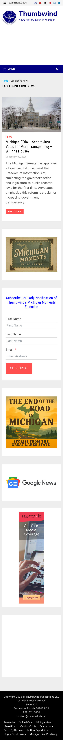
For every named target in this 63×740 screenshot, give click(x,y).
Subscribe (19, 368)
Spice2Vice (25, 722)
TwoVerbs (9, 722)
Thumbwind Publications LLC (42, 696)
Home (5, 80)
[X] (45, 2)
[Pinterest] (50, 2)
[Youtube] (40, 2)
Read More (16, 211)
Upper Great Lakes (15, 734)
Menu (11, 69)
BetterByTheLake (13, 730)
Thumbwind (38, 14)
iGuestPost (10, 726)
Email (9, 349)
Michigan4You (44, 722)
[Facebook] (36, 2)
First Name (13, 319)
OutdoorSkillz (28, 726)
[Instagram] (55, 2)
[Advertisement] (31, 47)
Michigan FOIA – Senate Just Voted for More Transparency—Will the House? (29, 146)
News (9, 137)
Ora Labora (46, 726)
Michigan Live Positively (43, 734)
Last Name (13, 334)
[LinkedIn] (59, 2)
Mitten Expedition (37, 730)
